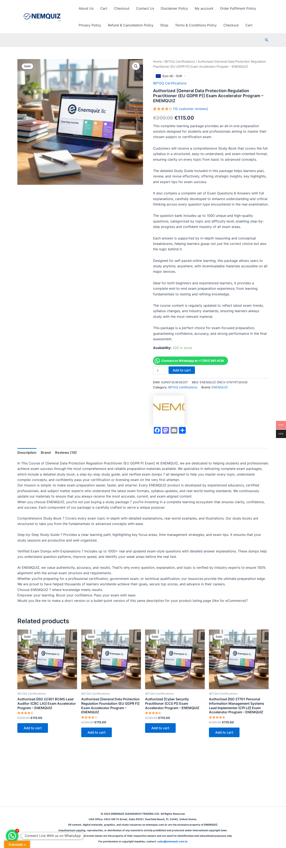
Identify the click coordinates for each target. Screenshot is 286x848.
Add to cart (182, 370)
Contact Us (145, 8)
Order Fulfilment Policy (238, 8)
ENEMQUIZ (220, 387)
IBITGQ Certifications (180, 61)
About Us (86, 8)
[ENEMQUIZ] (168, 411)
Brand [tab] (46, 452)
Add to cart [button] (33, 728)
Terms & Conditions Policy (196, 25)
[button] (267, 40)
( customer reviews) (190, 109)
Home (157, 61)
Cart (103, 8)
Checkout (121, 8)
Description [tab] (26, 452)
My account (204, 8)
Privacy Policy (90, 25)
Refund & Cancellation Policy (130, 25)
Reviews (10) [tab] (66, 452)
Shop (164, 25)
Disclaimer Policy (174, 8)
